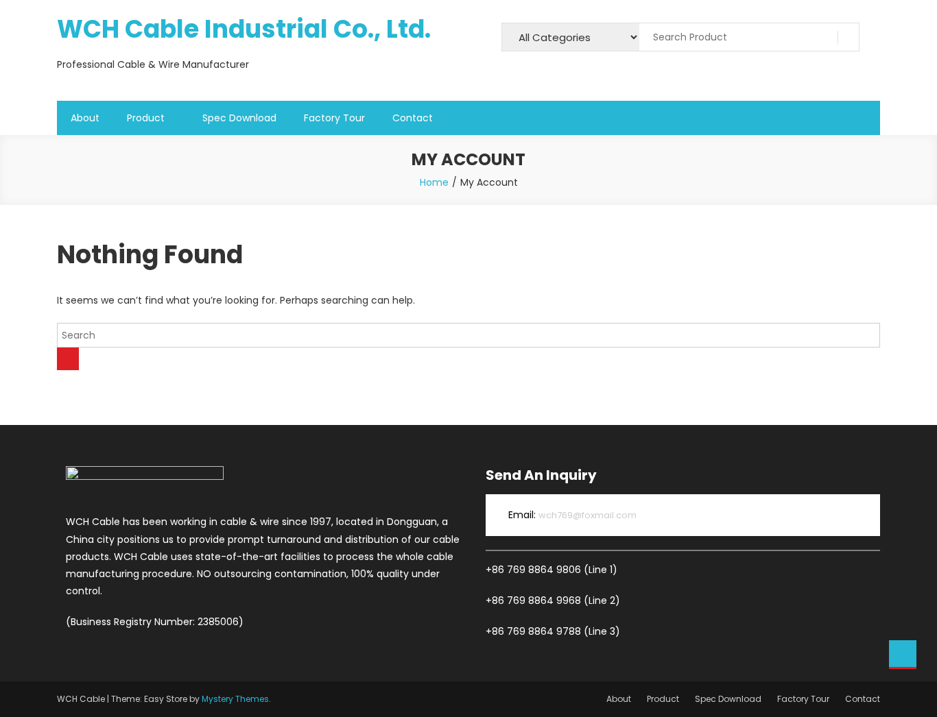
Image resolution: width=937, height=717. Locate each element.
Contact (412, 118)
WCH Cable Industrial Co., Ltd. (244, 29)
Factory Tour (334, 118)
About (85, 118)
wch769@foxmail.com (587, 515)
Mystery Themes (235, 699)
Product (146, 118)
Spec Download (239, 118)
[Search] (68, 359)
